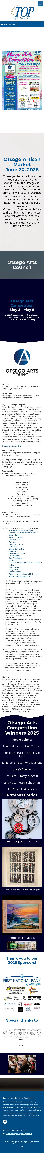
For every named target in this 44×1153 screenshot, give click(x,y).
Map (5, 24)
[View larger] (22, 819)
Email (13, 24)
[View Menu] (40, 3)
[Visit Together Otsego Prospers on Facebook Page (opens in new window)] (5, 1122)
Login (22, 1146)
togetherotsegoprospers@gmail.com (19, 1134)
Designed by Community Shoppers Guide (22, 1143)
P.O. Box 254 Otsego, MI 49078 (16, 1130)
